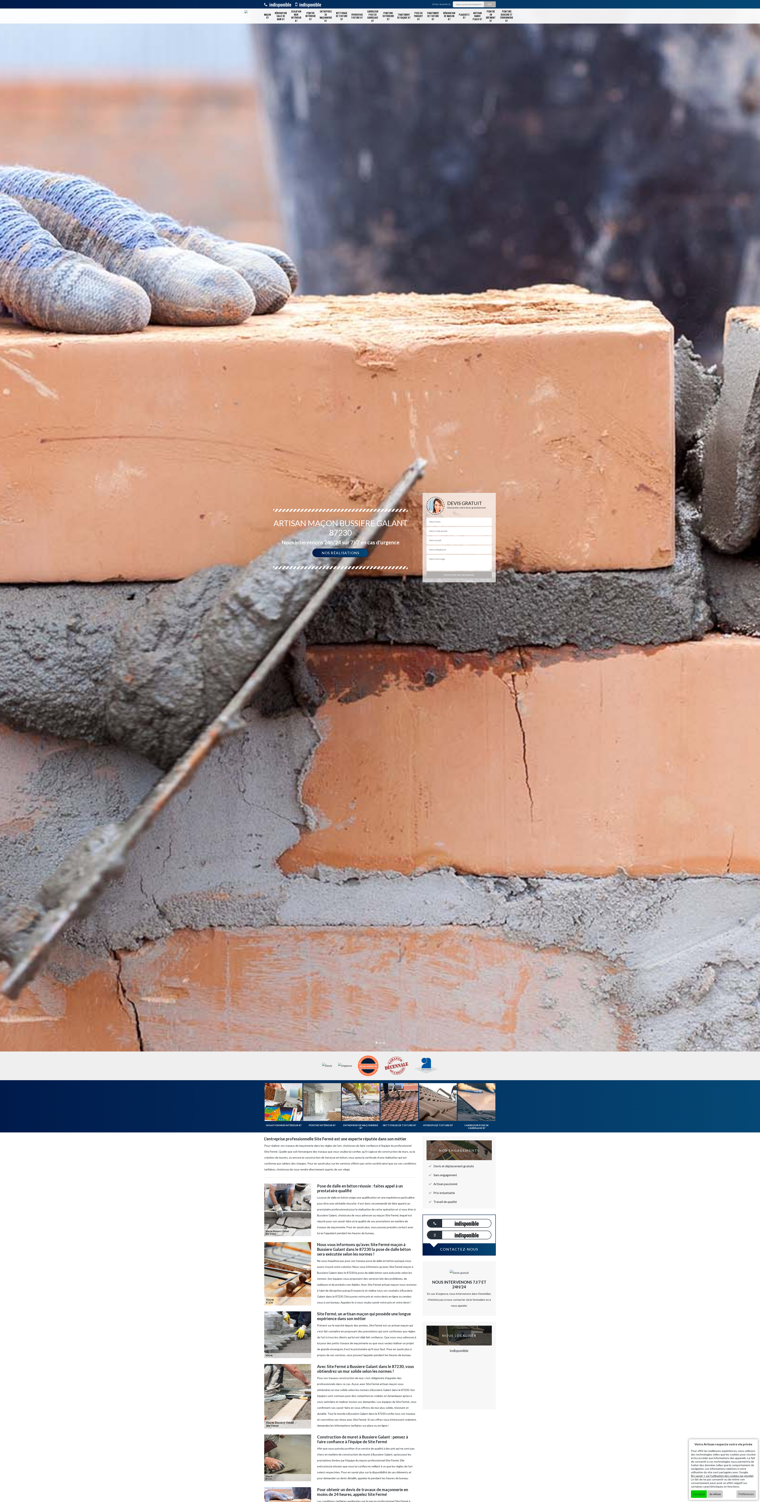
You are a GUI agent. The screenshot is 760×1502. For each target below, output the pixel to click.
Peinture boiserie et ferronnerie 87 (506, 16)
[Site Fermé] (248, 16)
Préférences (746, 1494)
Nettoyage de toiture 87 (341, 16)
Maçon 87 (267, 16)
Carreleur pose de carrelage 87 (372, 16)
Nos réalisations (340, 553)
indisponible (279, 4)
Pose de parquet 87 (418, 16)
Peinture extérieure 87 (388, 16)
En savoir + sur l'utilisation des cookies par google (722, 1475)
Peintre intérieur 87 (310, 16)
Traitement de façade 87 (403, 16)
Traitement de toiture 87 (433, 16)
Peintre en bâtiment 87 (491, 16)
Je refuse (715, 1494)
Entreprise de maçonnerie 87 (326, 16)
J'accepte (699, 1494)
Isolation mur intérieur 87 (296, 16)
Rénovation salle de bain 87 (281, 16)
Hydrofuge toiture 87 (357, 16)
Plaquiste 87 (464, 16)
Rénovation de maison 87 (449, 16)
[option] (380, 601)
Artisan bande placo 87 (477, 16)
